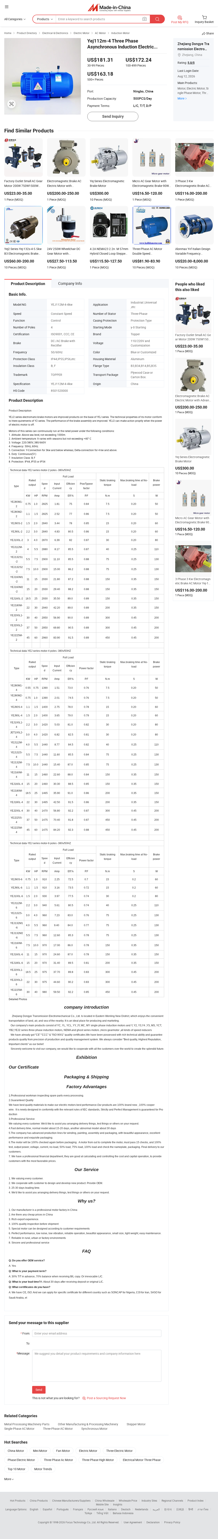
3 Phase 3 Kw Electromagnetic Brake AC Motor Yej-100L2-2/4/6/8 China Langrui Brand (193, 581)
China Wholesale (104, 1500)
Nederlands (141, 1509)
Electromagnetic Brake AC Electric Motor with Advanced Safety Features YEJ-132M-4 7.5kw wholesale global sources (193, 398)
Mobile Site (102, 1504)
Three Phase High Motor (98, 1460)
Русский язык (95, 1509)
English (34, 1509)
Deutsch (126, 1509)
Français (78, 1509)
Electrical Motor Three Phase (142, 1460)
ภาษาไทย (203, 1509)
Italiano (112, 1509)
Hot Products (17, 1500)
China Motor (16, 1451)
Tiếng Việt (102, 1513)
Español (47, 1509)
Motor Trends (43, 1469)
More (181, 98)
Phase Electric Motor (21, 1460)
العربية (156, 1509)
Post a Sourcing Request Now (104, 1398)
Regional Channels (172, 1500)
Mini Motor (40, 1451)
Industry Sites (149, 1500)
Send (39, 1390)
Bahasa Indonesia (123, 1513)
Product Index (196, 1500)
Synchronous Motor (94, 1429)
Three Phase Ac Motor (58, 1460)
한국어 (168, 1509)
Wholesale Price (128, 1500)
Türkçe (88, 1513)
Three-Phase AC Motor (58, 1429)
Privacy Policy (172, 1522)
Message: (23, 1353)
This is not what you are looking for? (56, 1398)
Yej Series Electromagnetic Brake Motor (192, 459)
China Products (39, 1500)
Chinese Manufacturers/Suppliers (71, 1500)
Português (63, 1509)
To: (28, 1343)
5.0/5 (191, 62)
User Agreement (133, 1522)
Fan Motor (63, 1451)
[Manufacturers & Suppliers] (109, 7)
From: (25, 1333)
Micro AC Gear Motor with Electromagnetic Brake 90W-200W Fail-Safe (192, 520)
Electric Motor (88, 1451)
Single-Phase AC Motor (19, 1429)
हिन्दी (190, 1509)
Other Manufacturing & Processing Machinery (88, 1424)
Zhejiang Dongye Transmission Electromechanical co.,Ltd (193, 48)
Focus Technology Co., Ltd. (81, 1522)
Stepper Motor (136, 1424)
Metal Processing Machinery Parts (26, 1424)
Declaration (153, 1522)
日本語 (180, 1509)
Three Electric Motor (119, 1451)
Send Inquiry (113, 116)
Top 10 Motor (16, 1469)
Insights (117, 1504)
